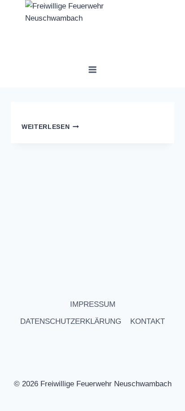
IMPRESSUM (92, 304)
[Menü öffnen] (92, 69)
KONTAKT (147, 321)
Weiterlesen (46, 127)
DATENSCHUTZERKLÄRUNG (70, 321)
